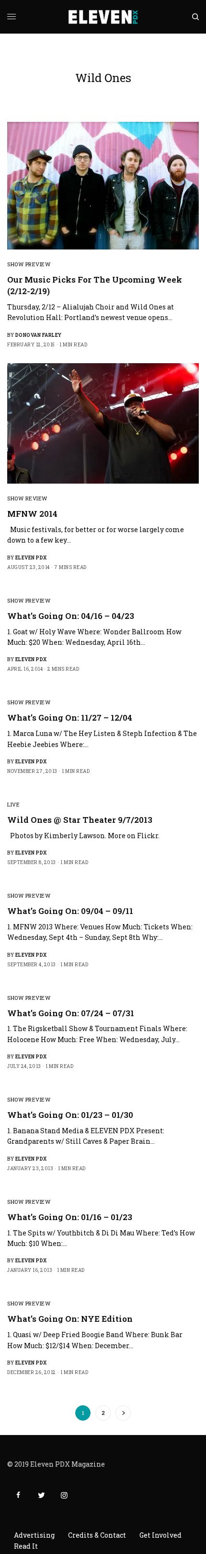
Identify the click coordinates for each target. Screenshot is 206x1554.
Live (13, 804)
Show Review (27, 498)
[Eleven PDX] (103, 17)
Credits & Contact (97, 1535)
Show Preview (29, 264)
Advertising (34, 1535)
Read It (26, 1546)
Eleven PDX (31, 558)
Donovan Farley (38, 335)
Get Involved (160, 1535)
